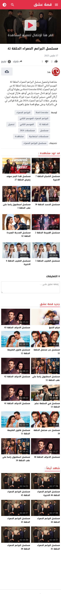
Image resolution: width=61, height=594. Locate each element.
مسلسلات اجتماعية (38, 136)
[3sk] (56, 75)
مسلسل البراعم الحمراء (35, 143)
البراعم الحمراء (23, 112)
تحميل (11, 124)
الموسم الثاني (27, 124)
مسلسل (44, 130)
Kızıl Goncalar (42, 112)
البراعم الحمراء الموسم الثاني (34, 118)
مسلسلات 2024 (27, 130)
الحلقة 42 (43, 124)
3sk (48, 72)
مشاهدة (19, 136)
